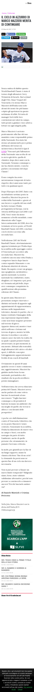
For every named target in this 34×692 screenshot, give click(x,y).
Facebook (12, 34)
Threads (16, 37)
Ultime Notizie (5, 555)
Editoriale (11, 13)
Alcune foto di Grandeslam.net (11, 595)
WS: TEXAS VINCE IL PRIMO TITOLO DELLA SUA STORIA (16, 561)
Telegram (6, 37)
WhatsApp (22, 34)
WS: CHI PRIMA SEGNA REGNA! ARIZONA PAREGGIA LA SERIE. (14, 577)
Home (4, 13)
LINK (3, 151)
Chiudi (20, 689)
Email (24, 37)
